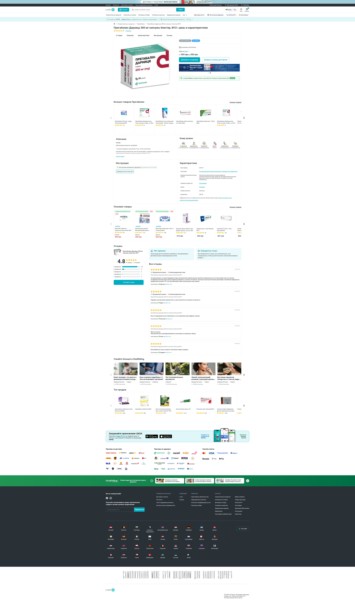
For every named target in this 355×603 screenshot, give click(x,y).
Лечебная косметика (158, 15)
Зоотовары (238, 505)
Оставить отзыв (128, 282)
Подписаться (139, 509)
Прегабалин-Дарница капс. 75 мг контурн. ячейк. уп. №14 (226, 122)
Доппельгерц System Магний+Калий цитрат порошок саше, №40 (142, 229)
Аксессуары (238, 511)
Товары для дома (240, 499)
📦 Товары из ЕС (199, 15)
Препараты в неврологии (229, 171)
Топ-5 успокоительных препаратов (174, 378)
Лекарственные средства (113, 15)
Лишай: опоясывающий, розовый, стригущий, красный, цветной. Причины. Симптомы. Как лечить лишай (203, 378)
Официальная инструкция (125, 171)
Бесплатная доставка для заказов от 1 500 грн (177, 19)
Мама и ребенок (240, 497)
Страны (181, 499)
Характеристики (143, 35)
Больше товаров (235, 102)
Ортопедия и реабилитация (223, 514)
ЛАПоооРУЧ (238, 502)
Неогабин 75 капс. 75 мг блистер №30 (224, 229)
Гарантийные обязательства (200, 497)
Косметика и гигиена (130, 15)
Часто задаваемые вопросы (143, 5)
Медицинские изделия (173, 15)
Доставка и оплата (127, 5)
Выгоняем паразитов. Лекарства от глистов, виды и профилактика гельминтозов (229, 378)
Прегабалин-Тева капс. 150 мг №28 (206, 122)
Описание (130, 35)
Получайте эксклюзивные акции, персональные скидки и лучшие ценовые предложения (123, 503)
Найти (180, 9)
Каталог (108, 5)
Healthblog (246, 5)
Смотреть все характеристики (189, 200)
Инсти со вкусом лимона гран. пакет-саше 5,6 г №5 (163, 410)
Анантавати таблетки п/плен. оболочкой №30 (124, 410)
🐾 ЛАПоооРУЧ (231, 15)
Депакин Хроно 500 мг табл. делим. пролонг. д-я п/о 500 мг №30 (184, 229)
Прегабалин (141, 24)
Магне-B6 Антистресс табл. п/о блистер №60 (165, 229)
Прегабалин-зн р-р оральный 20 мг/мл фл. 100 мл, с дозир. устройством (164, 122)
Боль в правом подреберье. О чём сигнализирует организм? (151, 378)
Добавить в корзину (189, 60)
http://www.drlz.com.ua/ (225, 198)
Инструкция (158, 35)
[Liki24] (110, 590)
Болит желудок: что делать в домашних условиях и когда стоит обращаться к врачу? (125, 378)
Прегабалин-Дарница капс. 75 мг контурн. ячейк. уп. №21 (144, 122)
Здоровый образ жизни (242, 508)
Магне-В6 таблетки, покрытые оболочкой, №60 (123, 229)
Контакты (116, 5)
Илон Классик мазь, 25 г (183, 409)
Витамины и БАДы (144, 15)
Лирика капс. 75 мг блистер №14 (205, 229)
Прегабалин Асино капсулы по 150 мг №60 (184, 122)
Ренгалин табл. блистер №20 (205, 409)
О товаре (119, 35)
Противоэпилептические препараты (210, 171)
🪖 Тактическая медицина (215, 15)
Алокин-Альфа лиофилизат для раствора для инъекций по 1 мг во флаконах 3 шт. (225, 410)
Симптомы (238, 514)
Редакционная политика (198, 499)
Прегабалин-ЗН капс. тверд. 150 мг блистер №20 (123, 122)
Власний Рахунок (216, 5)
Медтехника (218, 511)
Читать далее (120, 156)
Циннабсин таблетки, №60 (143, 409)
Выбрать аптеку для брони (215, 60)
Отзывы (169, 35)
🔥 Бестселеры (243, 15)
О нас (156, 5)
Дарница (128, 31)
